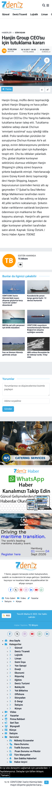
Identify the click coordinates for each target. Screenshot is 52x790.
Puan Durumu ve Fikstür (27, 751)
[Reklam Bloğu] (26, 443)
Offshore (19, 694)
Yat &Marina (21, 690)
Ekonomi (19, 672)
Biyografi (14, 726)
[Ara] (43, 5)
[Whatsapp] (41, 589)
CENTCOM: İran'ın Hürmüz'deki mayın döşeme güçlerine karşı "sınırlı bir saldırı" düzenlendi (12, 300)
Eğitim (18, 680)
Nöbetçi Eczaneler (24, 740)
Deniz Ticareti (20, 14)
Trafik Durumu (22, 747)
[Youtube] (36, 589)
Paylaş (8, 89)
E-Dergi (18, 701)
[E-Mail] (20, 264)
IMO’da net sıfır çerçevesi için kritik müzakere (13, 326)
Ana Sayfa (14, 640)
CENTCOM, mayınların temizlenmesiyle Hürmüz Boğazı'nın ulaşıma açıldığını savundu (38, 328)
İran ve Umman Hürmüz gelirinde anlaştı (12, 353)
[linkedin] (47, 634)
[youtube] (32, 634)
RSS (8, 615)
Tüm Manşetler (22, 754)
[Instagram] (26, 589)
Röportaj (19, 676)
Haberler (7, 32)
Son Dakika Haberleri (25, 758)
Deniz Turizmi (22, 683)
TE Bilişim (33, 625)
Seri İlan (14, 722)
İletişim (8, 601)
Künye (18, 601)
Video (23, 598)
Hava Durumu (21, 744)
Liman (44, 14)
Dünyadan (20, 32)
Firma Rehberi (17, 719)
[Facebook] (10, 589)
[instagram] (24, 634)
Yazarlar (34, 598)
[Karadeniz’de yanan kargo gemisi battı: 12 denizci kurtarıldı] (38, 287)
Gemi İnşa (20, 662)
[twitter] (17, 634)
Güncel (5, 14)
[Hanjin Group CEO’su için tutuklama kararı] (26, 70)
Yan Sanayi (20, 665)
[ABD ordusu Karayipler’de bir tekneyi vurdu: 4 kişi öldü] (38, 343)
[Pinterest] (21, 589)
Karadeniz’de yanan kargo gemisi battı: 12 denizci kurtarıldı (36, 298)
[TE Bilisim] (9, 260)
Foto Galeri (10, 598)
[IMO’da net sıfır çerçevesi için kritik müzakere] (13, 316)
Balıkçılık (19, 687)
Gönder (8, 408)
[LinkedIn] (31, 589)
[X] (15, 589)
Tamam (5, 775)
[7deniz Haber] (12, 5)
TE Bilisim (23, 258)
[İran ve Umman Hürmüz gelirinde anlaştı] (13, 343)
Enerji (17, 669)
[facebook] (9, 634)
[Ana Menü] (47, 5)
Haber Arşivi (20, 761)
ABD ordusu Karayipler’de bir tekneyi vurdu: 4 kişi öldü (38, 354)
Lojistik (34, 14)
